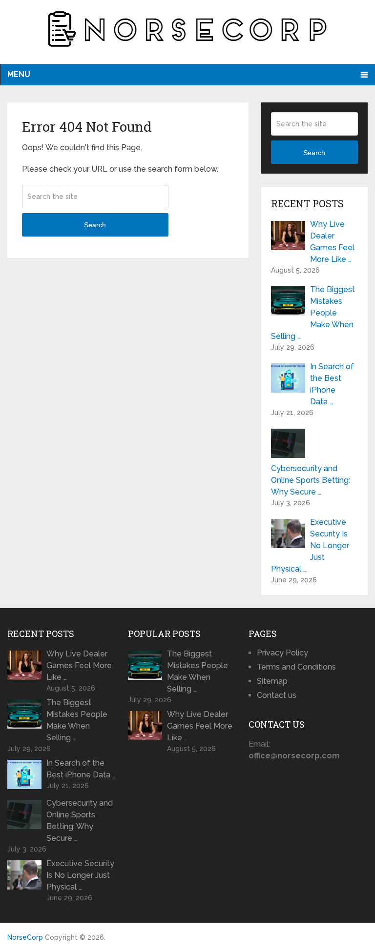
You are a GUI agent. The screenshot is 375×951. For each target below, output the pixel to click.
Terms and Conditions (296, 667)
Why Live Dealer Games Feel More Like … (332, 241)
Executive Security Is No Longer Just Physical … (310, 545)
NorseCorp (25, 937)
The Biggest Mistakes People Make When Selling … (313, 313)
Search (95, 225)
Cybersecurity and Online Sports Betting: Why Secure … (310, 480)
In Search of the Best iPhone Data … (332, 384)
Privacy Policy (282, 652)
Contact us (276, 695)
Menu (18, 74)
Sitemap (272, 681)
